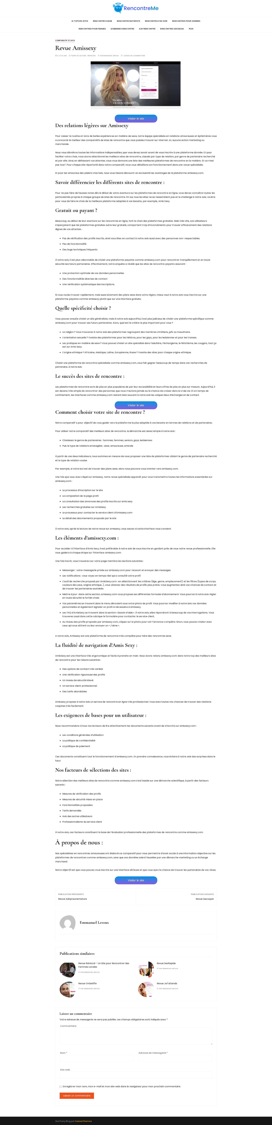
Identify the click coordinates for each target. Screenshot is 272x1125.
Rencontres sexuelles (172, 28)
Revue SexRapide (166, 963)
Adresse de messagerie (153, 1053)
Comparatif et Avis (65, 40)
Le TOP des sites (80, 21)
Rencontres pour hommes (186, 21)
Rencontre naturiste (128, 21)
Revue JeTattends (167, 983)
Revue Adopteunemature (72, 899)
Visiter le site (136, 118)
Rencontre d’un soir (156, 21)
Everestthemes (83, 1121)
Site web (65, 1069)
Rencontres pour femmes (92, 28)
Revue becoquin (205, 899)
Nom (63, 1053)
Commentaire (68, 1026)
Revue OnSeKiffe (87, 983)
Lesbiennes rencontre (122, 28)
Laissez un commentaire (134, 55)
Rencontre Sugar (102, 21)
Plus (191, 28)
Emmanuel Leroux (111, 55)
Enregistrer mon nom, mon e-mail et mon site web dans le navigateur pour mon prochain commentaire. (122, 1086)
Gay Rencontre (147, 28)
